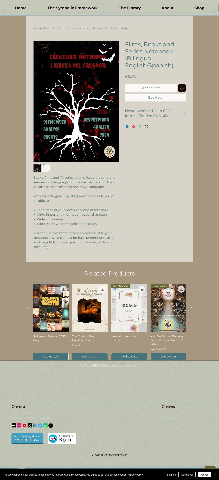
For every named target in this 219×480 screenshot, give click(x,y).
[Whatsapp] (45, 425)
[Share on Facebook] (127, 127)
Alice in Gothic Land (25, 413)
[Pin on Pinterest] (134, 127)
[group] (109, 322)
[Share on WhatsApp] (140, 127)
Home (37, 28)
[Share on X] (147, 127)
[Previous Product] (28, 308)
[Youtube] (24, 425)
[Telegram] (40, 425)
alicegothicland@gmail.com (31, 417)
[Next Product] (191, 308)
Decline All (187, 474)
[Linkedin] (35, 425)
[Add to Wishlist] (182, 88)
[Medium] (14, 425)
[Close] (215, 474)
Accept (204, 474)
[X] (30, 425)
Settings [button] (171, 474)
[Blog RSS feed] (50, 425)
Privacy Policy (135, 474)
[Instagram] (19, 425)
